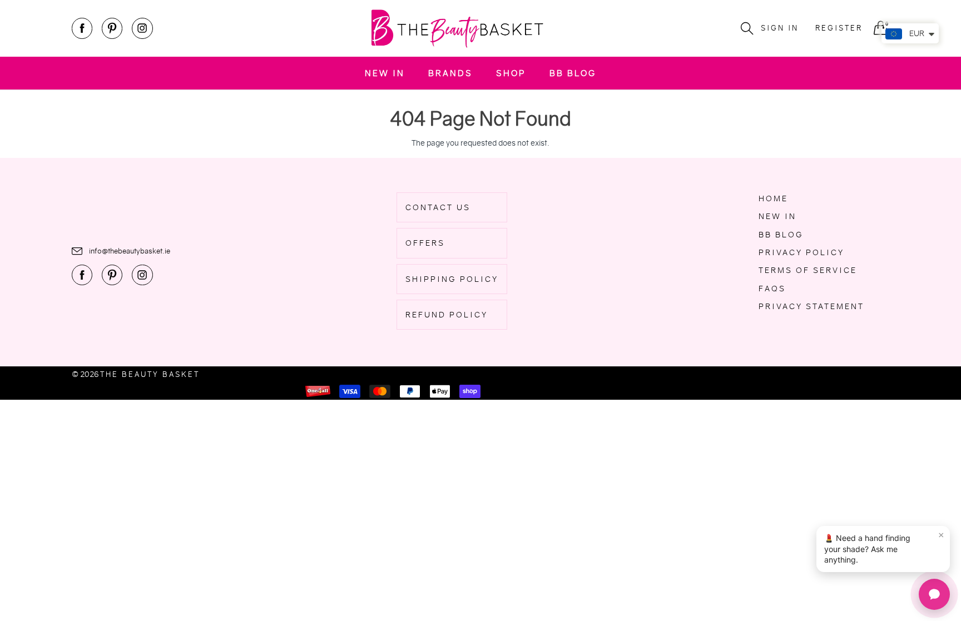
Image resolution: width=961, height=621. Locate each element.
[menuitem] (385, 73)
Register (839, 28)
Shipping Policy (451, 279)
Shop (511, 73)
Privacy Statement (811, 306)
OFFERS (425, 243)
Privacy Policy (801, 252)
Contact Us (437, 207)
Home (773, 198)
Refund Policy (446, 315)
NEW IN (385, 73)
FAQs (772, 289)
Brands (450, 73)
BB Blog (572, 73)
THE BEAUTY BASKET (150, 374)
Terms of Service (808, 270)
